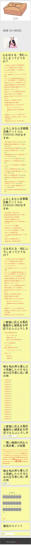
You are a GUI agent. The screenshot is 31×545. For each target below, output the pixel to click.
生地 (11, 459)
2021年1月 (6, 398)
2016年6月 (7, 419)
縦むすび (22, 459)
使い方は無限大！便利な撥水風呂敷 (13, 189)
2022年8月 (7, 389)
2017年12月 (7, 407)
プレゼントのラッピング (13, 350)
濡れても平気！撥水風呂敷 (13, 340)
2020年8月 (7, 400)
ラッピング (19, 453)
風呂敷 (18, 461)
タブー (22, 451)
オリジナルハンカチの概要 (11, 158)
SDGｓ (6, 449)
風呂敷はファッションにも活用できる (14, 115)
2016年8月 (7, 414)
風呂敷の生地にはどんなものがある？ (14, 105)
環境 (3, 459)
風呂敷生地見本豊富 (6, 463)
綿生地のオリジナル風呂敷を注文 (13, 161)
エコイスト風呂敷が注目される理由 (13, 67)
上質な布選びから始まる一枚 (11, 142)
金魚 (6, 461)
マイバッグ (14, 453)
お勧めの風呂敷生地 (9, 333)
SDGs (3, 449)
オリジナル (26, 449)
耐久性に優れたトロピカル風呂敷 (13, 94)
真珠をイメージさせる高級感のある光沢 (14, 92)
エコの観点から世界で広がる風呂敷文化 (14, 65)
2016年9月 (7, 412)
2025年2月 (7, 382)
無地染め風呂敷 (13, 457)
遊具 (4, 461)
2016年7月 (7, 416)
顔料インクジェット (11, 461)
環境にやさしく (7, 459)
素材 (13, 459)
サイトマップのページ (10, 72)
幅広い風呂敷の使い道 (10, 347)
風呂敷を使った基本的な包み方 (12, 177)
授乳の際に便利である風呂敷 (11, 148)
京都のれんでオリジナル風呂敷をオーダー (15, 82)
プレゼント (10, 453)
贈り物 (8, 356)
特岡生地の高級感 (24, 457)
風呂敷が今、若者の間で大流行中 (13, 100)
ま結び (12, 449)
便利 (5, 455)
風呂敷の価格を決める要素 (11, 102)
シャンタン (19, 451)
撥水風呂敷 (6, 457)
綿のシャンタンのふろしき (14, 107)
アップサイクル (16, 449)
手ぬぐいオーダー (21, 455)
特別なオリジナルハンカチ (11, 89)
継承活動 (17, 459)
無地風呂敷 (18, 457)
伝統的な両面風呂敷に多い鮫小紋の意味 (14, 85)
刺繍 (7, 455)
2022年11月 (7, 387)
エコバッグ (22, 449)
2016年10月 (7, 409)
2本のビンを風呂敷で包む (11, 169)
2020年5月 (7, 403)
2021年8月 (7, 396)
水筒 (9, 457)
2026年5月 (7, 380)
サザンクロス (11, 451)
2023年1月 (6, 384)
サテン (15, 451)
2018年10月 (7, 405)
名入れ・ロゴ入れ (11, 455)
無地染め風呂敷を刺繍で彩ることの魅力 (14, 144)
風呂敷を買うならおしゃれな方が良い (15, 121)
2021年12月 (7, 393)
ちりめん (9, 449)
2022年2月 (7, 391)
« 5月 (4, 518)
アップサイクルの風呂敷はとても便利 (14, 165)
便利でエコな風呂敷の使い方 (11, 175)
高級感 (8, 358)
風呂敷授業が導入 (25, 461)
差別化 (16, 455)
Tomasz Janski (18, 542)
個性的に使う (10, 337)
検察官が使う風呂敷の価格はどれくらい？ (15, 87)
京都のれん (24, 453)
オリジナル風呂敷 (9, 343)
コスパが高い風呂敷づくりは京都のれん (14, 70)
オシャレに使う (11, 335)
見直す (25, 459)
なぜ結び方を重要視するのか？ (12, 150)
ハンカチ (6, 345)
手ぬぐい (7, 353)
